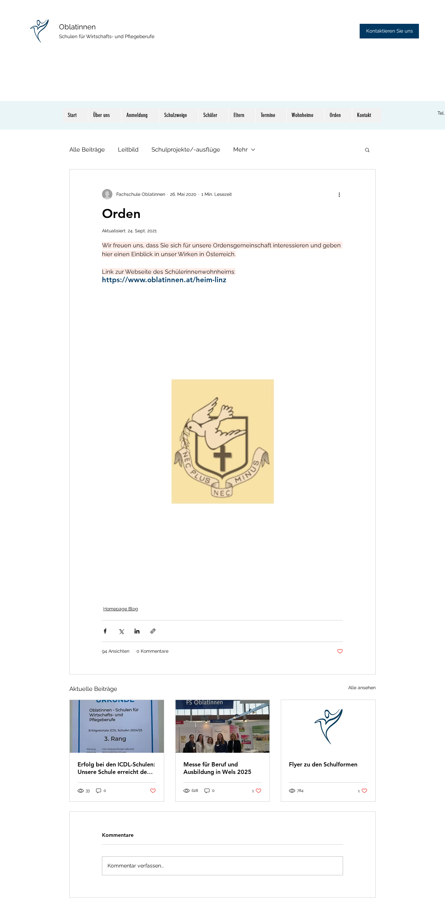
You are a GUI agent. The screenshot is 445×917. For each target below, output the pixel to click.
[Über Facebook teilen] (105, 631)
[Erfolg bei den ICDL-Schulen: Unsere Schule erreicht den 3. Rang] (117, 726)
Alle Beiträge (87, 149)
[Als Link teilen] (153, 631)
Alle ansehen (362, 687)
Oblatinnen (77, 26)
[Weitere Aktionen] (339, 194)
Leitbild (128, 149)
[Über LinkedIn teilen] (137, 631)
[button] (367, 149)
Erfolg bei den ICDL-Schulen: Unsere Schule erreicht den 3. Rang (116, 768)
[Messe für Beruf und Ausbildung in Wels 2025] (223, 726)
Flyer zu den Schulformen (323, 764)
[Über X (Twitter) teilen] (121, 631)
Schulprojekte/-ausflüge (185, 149)
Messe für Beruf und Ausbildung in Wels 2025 (217, 768)
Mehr (240, 149)
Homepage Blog (120, 608)
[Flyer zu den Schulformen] (328, 726)
